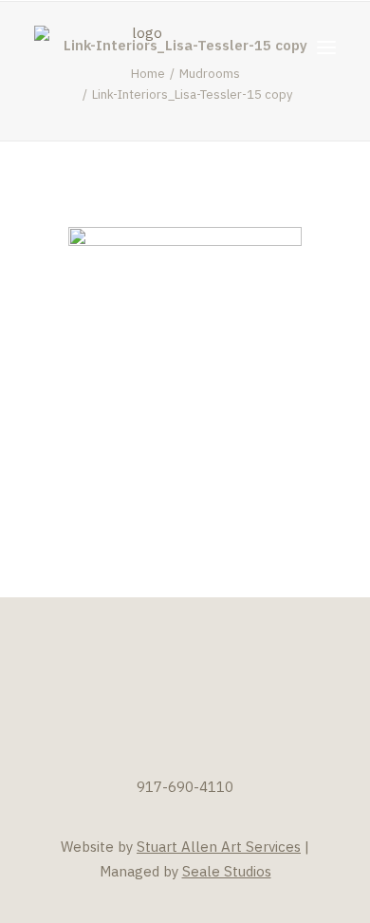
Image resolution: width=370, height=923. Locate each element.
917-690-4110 (185, 787)
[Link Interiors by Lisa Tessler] (139, 47)
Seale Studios (226, 871)
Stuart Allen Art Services (219, 847)
